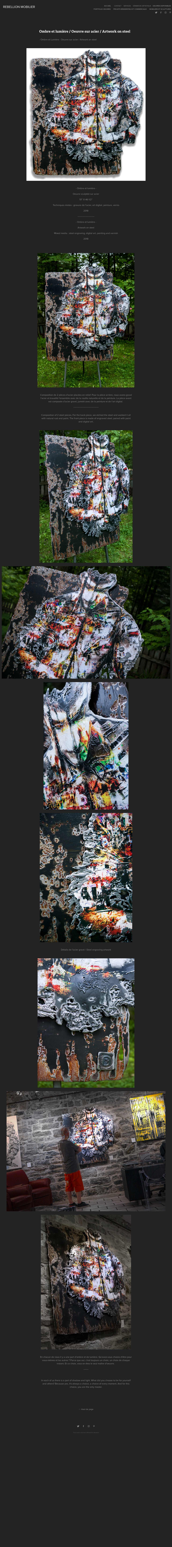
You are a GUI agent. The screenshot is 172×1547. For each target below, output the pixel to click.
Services (127, 6)
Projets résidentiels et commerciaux (130, 9)
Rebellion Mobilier (19, 6)
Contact (117, 6)
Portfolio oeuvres (102, 9)
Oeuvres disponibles (162, 6)
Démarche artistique (142, 6)
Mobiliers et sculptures (160, 9)
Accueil (107, 6)
